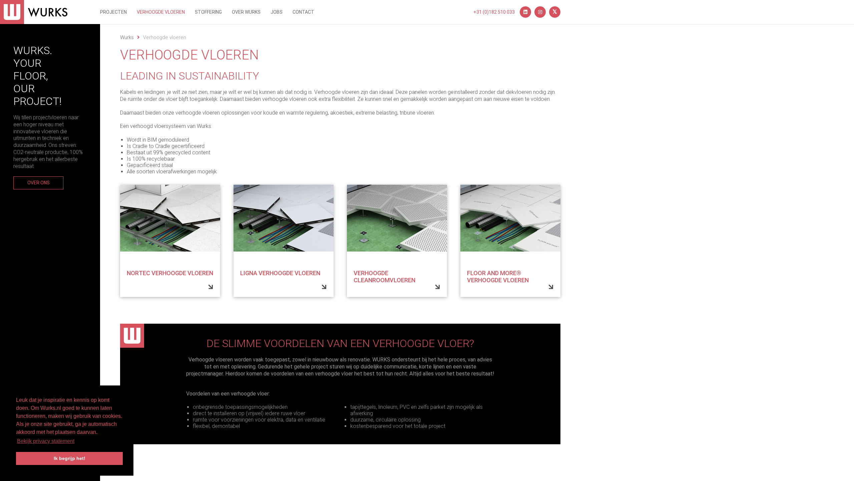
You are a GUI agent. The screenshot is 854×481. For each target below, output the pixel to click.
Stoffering (208, 12)
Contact (303, 12)
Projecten (113, 12)
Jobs (277, 12)
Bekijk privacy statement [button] (45, 441)
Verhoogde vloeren (161, 12)
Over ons (38, 182)
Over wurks (246, 12)
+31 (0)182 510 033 (494, 12)
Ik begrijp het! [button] (69, 458)
